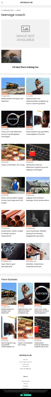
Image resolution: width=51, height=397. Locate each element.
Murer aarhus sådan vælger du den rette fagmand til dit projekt (12, 200)
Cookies (25, 386)
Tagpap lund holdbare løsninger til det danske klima (37, 199)
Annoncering (25, 381)
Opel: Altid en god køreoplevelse (8, 265)
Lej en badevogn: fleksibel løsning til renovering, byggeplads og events (36, 233)
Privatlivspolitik (27, 395)
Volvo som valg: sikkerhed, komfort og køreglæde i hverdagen (11, 134)
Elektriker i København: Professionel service (35, 265)
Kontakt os (25, 388)
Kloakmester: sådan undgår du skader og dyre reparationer (12, 233)
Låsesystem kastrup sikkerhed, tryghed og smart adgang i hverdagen (37, 167)
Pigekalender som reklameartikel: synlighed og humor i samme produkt (37, 101)
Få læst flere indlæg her (25, 67)
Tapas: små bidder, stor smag (13, 165)
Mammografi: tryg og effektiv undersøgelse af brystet (37, 133)
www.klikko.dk (27, 369)
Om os (25, 383)
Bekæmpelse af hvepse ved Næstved (12, 100)
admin (18, 10)
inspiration (4, 93)
